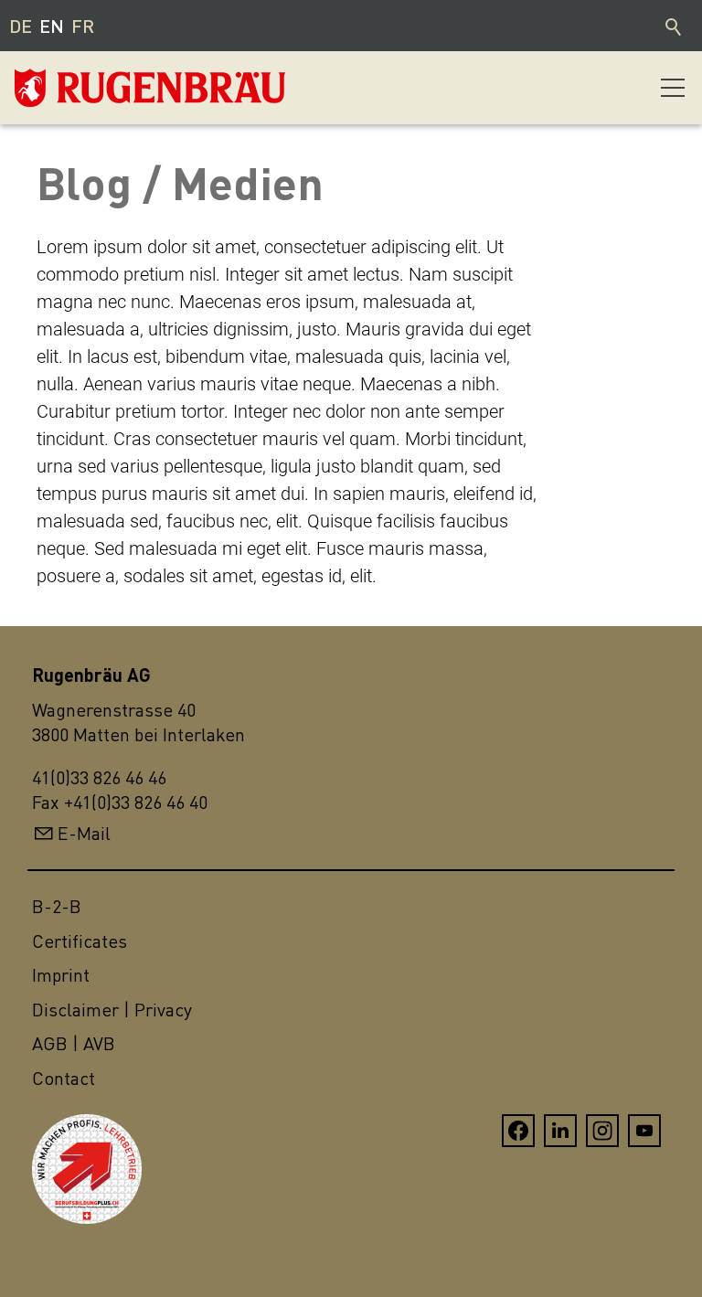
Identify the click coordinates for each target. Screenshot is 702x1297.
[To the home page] (106, 88)
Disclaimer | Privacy (112, 1009)
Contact (63, 1078)
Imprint (61, 974)
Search (674, 25)
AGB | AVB (73, 1043)
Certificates (79, 941)
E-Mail (84, 833)
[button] (672, 87)
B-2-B (56, 906)
